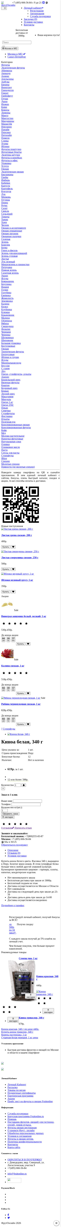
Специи (5, 461)
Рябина (5, 323)
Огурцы (5, 199)
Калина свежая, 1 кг (12, 665)
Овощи (5, 169)
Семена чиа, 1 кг (28, 958)
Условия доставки (17, 855)
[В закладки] (13, 547)
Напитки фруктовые (12, 438)
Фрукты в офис (9, 160)
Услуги (5, 166)
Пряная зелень (9, 270)
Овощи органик (9, 233)
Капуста (5, 185)
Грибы (4, 177)
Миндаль (6, 399)
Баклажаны (7, 174)
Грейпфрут (7, 95)
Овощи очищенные (11, 230)
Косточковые (8, 346)
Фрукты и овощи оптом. (21, 1139)
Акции (11, 1098)
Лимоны (5, 112)
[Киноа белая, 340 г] (19, 734)
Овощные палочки (11, 236)
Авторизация (37, 13)
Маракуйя (6, 124)
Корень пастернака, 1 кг (14, 1034)
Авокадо (5, 73)
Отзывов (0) (14, 853)
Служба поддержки (40, 16)
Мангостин (7, 118)
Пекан (4, 407)
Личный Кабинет (17, 1084)
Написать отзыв (23, 827)
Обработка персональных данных (26, 1133)
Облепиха (6, 320)
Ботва (4, 247)
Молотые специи (10, 464)
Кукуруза (6, 191)
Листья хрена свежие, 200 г (16, 535)
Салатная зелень (10, 273)
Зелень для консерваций (14, 253)
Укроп (4, 275)
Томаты (5, 216)
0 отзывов (6, 827)
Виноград (6, 87)
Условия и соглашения (19, 1136)
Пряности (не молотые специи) (18, 466)
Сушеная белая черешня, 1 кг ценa (19, 1037)
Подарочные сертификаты (22, 1093)
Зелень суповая (9, 256)
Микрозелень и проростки (15, 264)
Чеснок (5, 225)
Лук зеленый (8, 261)
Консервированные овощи (15, 424)
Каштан (5, 385)
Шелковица (7, 337)
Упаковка (6, 163)
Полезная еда (8, 422)
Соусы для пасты (10, 452)
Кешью (5, 391)
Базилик (5, 244)
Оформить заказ (10, 814)
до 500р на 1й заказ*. (12, 928)
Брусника (6, 284)
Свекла (5, 211)
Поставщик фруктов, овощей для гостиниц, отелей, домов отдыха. (31, 1123)
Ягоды (4, 278)
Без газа (5, 365)
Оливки (5, 444)
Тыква (4, 219)
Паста (4, 450)
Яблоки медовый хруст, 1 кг (17, 580)
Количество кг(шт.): (11, 807)
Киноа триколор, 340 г (31, 1017)
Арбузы (5, 81)
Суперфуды (7, 455)
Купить (6, 547)
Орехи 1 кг (7, 402)
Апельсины (7, 79)
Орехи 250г (7, 405)
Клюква (5, 312)
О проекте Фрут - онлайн (21, 1130)
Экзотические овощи (12, 171)
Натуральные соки (11, 441)
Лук (3, 194)
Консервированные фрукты (16, 427)
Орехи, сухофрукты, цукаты (16, 374)
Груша (4, 98)
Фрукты (5, 65)
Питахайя (6, 135)
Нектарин (6, 126)
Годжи (4, 289)
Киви (4, 107)
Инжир (5, 104)
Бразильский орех (10, 379)
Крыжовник (7, 315)
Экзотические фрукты (13, 67)
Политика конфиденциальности (25, 1141)
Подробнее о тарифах (12, 905)
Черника (5, 334)
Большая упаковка (11, 343)
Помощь (12, 1119)
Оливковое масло (10, 447)
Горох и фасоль (9, 250)
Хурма (4, 143)
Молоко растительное (12, 436)
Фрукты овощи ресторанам (22, 1127)
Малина (5, 318)
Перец (4, 202)
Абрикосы (6, 70)
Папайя (5, 129)
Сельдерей (7, 214)
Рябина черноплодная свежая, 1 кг (21, 704)
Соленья (5, 239)
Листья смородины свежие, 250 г (19, 557)
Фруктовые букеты (11, 152)
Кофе (4, 430)
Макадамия (7, 396)
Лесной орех (8, 393)
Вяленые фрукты (10, 382)
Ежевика (6, 295)
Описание (13, 850)
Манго (4, 115)
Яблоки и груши (10, 357)
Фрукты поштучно (11, 149)
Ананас (5, 76)
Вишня (5, 287)
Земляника (7, 301)
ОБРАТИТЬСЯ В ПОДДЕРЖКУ (25, 1159)
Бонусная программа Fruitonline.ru (26, 1116)
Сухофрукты (8, 413)
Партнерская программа (20, 1095)
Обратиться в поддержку (14, 845)
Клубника (6, 309)
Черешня (6, 332)
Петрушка (6, 267)
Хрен (4, 222)
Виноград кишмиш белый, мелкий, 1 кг (23, 616)
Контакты (13, 1144)
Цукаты (5, 419)
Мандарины (7, 121)
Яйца (4, 458)
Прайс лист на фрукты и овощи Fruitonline (30, 1101)
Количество (7, 785)
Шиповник (7, 340)
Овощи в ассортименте (13, 228)
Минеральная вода (11, 362)
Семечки (6, 410)
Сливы (5, 140)
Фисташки (7, 416)
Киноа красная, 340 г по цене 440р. (20, 1029)
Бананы (5, 84)
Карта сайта (14, 1147)
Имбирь (5, 180)
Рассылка (13, 1087)
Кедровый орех (9, 388)
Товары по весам (16, 1090)
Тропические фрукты (12, 351)
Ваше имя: (6, 801)
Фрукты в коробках (11, 157)
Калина (5, 303)
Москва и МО (15, 54)
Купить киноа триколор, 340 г (17, 1032)
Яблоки (5, 146)
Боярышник (7, 281)
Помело (5, 138)
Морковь (6, 197)
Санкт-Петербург (17, 56)
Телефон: (6, 804)
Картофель (7, 188)
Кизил (4, 306)
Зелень (4, 242)
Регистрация (36, 10)
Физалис (5, 329)
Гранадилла (7, 90)
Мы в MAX (10, 842)
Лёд (3, 371)
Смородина (7, 326)
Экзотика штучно (10, 154)
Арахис (5, 377)
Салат (4, 208)
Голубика (6, 292)
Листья (5, 258)
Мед (3, 433)
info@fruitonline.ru (17, 1173)
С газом (5, 368)
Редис (4, 205)
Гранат (4, 93)
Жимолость (7, 298)
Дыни (4, 101)
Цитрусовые (8, 354)
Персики (6, 132)
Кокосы (5, 110)
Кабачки (5, 183)
